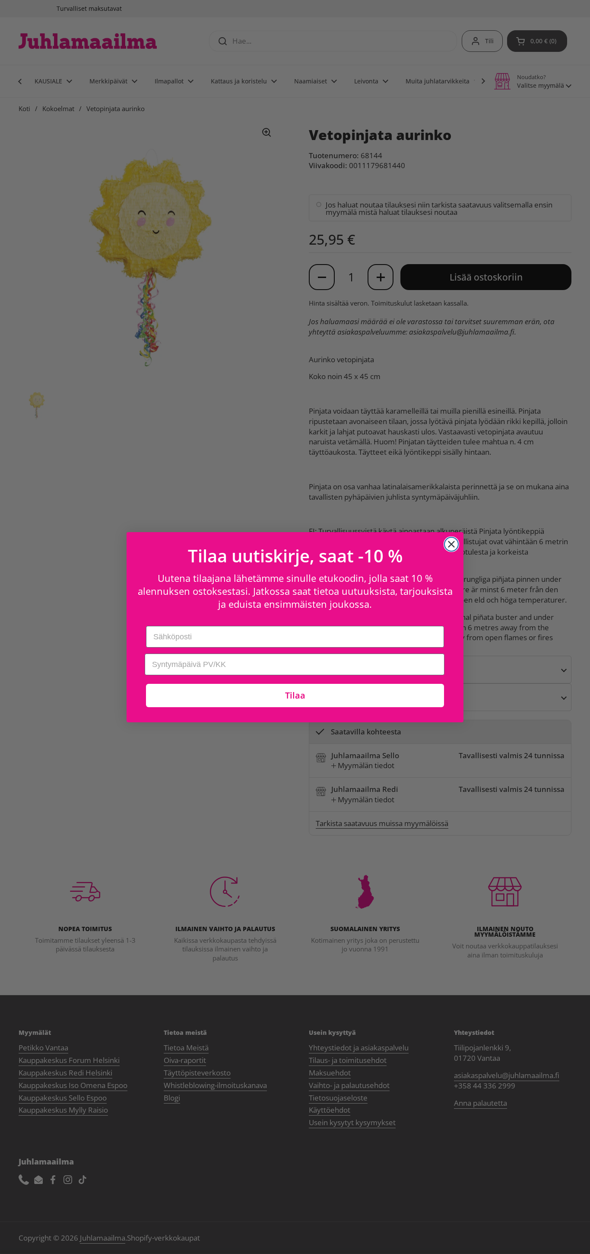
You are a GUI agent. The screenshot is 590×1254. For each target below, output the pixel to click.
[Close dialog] (451, 544)
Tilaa (295, 695)
